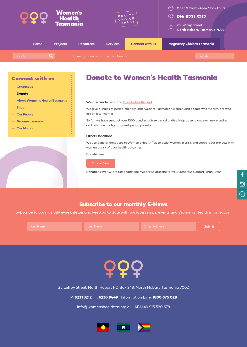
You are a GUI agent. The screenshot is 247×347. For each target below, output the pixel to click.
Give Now (102, 163)
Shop (21, 107)
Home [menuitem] (37, 44)
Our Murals (25, 128)
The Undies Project (137, 102)
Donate (22, 93)
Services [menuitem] (112, 44)
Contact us (25, 86)
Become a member (31, 121)
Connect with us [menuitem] (143, 44)
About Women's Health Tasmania (42, 100)
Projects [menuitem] (60, 44)
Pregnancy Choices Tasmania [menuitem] (190, 44)
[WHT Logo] (54, 18)
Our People (25, 114)
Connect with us (99, 56)
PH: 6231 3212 (191, 17)
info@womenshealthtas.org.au (104, 307)
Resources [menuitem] (86, 44)
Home (77, 56)
